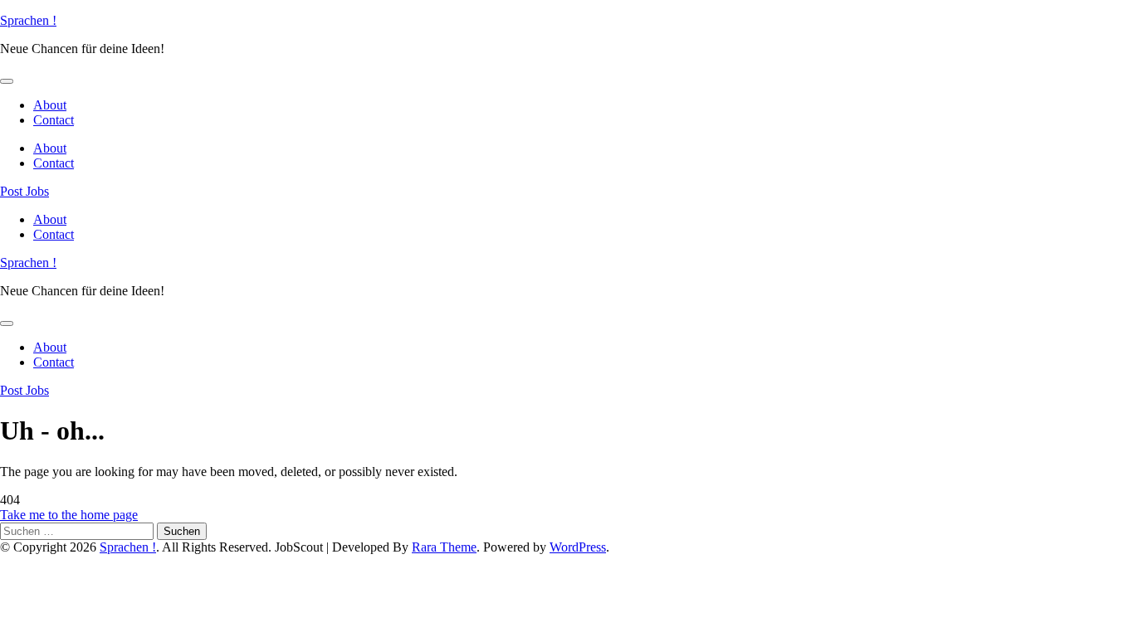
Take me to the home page (69, 515)
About (49, 105)
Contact (53, 120)
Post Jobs (24, 191)
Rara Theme (444, 547)
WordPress (578, 547)
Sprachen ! (28, 20)
